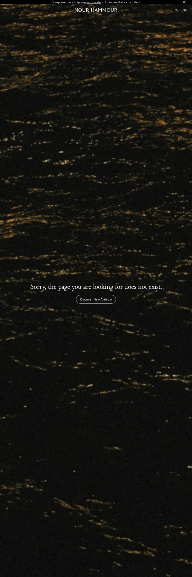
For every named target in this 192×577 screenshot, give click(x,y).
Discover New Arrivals (96, 299)
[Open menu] (9, 10)
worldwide (93, 2)
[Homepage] (96, 10)
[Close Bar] (184, 2)
